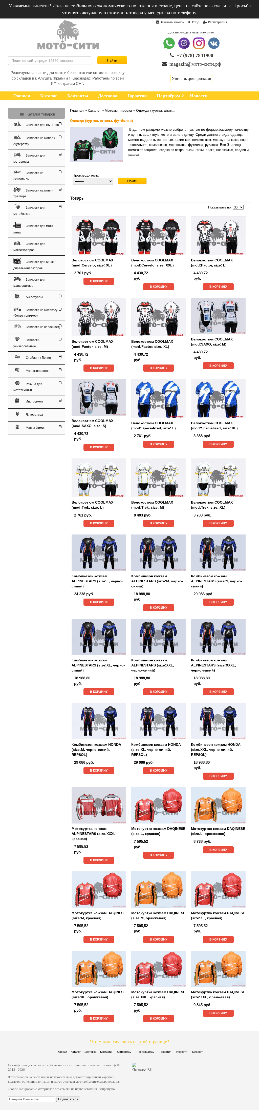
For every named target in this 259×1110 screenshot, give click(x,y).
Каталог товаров (40, 114)
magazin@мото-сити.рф (195, 64)
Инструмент (34, 401)
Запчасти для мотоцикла (29, 158)
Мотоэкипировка (118, 110)
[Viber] (184, 48)
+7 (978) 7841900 (195, 55)
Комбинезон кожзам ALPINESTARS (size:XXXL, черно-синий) (213, 665)
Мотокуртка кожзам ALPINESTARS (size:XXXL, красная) (94, 834)
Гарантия (165, 1051)
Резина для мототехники (27, 387)
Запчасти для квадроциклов (29, 283)
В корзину (98, 281)
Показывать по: (220, 207)
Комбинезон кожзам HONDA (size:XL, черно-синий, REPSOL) (156, 749)
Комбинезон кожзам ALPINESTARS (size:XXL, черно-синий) (152, 665)
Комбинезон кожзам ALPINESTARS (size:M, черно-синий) (157, 581)
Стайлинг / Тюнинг (38, 357)
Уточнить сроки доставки (191, 79)
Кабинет (197, 1051)
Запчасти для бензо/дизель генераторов (34, 265)
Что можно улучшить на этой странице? (129, 1041)
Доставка (90, 1051)
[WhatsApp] (169, 48)
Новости (181, 1051)
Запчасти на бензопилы (28, 176)
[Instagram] (199, 48)
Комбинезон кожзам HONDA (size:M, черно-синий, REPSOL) (96, 749)
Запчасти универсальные (26, 343)
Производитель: (86, 175)
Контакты (106, 1051)
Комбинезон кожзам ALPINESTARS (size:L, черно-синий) (97, 581)
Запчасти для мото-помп (33, 229)
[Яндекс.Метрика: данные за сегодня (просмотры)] (142, 1067)
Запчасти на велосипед (42, 327)
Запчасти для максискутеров (29, 247)
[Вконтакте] (214, 48)
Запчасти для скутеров (42, 125)
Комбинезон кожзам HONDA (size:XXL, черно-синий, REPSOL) (215, 749)
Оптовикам (124, 1051)
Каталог (94, 110)
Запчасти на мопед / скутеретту (34, 141)
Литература (34, 414)
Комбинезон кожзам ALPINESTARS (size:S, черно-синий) (216, 581)
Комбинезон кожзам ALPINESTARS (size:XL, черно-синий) (98, 665)
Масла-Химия (35, 428)
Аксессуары (34, 297)
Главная (77, 110)
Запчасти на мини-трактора (33, 193)
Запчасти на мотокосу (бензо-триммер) (35, 312)
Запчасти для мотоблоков (29, 211)
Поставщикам (146, 1051)
